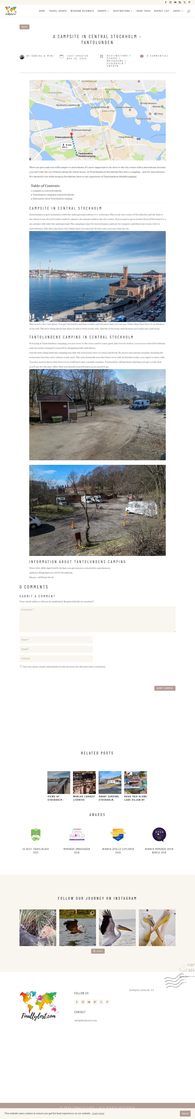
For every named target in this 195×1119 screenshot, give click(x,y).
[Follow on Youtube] (89, 1002)
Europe (102, 11)
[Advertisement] (98, 723)
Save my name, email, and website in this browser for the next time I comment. (64, 666)
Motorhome (115, 60)
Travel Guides (58, 11)
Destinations (121, 11)
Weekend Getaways (82, 11)
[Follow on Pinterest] (107, 1002)
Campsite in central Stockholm (47, 191)
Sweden (113, 65)
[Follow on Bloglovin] (95, 1002)
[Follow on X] (101, 1002)
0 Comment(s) (157, 55)
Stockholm (115, 63)
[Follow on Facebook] (76, 1002)
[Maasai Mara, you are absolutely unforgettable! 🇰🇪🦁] (38, 927)
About (177, 11)
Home (42, 11)
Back (24, 27)
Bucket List (162, 11)
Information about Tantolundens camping (52, 198)
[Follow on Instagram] (82, 1002)
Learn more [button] (98, 1113)
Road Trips (144, 11)
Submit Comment (164, 688)
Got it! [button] (185, 1113)
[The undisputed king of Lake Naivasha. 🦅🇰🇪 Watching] (77, 927)
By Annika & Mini (40, 55)
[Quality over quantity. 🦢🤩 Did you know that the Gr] (117, 927)
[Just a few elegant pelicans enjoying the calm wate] (157, 927)
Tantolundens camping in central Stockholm (53, 194)
